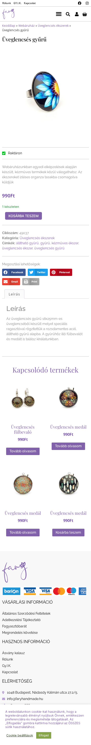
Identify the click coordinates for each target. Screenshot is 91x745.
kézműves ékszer (65, 243)
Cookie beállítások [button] (19, 735)
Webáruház (26, 26)
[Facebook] (79, 3)
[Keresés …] (68, 14)
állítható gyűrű (27, 243)
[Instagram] (87, 3)
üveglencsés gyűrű (49, 248)
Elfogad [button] (44, 735)
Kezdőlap (8, 26)
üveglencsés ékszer (17, 248)
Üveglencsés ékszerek (53, 26)
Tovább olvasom (23, 451)
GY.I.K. (17, 3)
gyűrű (45, 243)
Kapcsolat (30, 3)
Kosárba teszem (23, 216)
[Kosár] (84, 14)
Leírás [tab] (14, 294)
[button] (58, 14)
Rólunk (6, 3)
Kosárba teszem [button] (68, 532)
